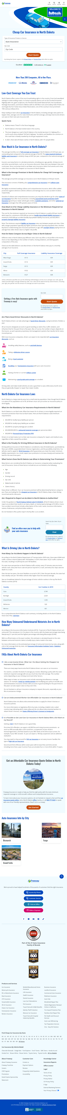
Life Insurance (27, 992)
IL (38, 1036)
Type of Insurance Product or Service (15, 38)
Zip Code (7, 46)
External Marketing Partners (52, 1087)
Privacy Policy (27, 59)
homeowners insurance (26, 366)
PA (46, 1039)
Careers (4, 1068)
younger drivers (49, 228)
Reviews (25, 1068)
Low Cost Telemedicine (30, 1001)
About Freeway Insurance (9, 1062)
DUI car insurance (32, 739)
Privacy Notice (48, 1078)
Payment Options (28, 1065)
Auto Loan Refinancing (51, 1021)
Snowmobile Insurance (8, 1002)
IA (34, 1036)
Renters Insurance (7, 1014)
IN (41, 1036)
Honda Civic (5, 1053)
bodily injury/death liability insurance (47, 215)
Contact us (26, 1062)
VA (2, 1041)
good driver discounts (38, 321)
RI (48, 1039)
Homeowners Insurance (9, 1011)
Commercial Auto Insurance (52, 993)
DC (21, 1036)
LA (48, 1036)
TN (56, 1039)
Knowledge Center (50, 1059)
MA (52, 1036)
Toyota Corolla (42, 1053)
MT (12, 1039)
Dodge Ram (17, 1050)
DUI (11, 724)
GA (29, 1036)
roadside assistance (41, 201)
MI (60, 1036)
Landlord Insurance (50, 990)
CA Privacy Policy (49, 1081)
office (35, 800)
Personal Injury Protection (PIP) (23, 433)
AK (2, 1036)
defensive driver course (22, 352)
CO (16, 1036)
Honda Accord (53, 1050)
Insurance (24, 451)
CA (13, 1036)
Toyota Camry (33, 1053)
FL (26, 1036)
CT (19, 1036)
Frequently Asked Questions (31, 1071)
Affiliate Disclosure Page (49, 1105)
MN (3, 1039)
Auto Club (47, 999)
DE (24, 1036)
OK (41, 1039)
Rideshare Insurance (50, 996)
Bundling (11, 366)
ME (58, 1036)
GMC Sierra (44, 1050)
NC (15, 1039)
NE (21, 1039)
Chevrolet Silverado (7, 1050)
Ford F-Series (36, 1050)
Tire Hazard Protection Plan (52, 1010)
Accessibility (26, 1074)
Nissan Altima (14, 1053)
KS (43, 1036)
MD (55, 1036)
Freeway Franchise (7, 1065)
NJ (26, 1039)
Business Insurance (50, 987)
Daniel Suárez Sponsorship (10, 1077)
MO (6, 1039)
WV (14, 1041)
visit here (16, 616)
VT (5, 1041)
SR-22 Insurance (6, 1005)
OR (43, 1039)
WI (11, 1041)
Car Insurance (6, 987)
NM (29, 1039)
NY (35, 1039)
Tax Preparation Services (51, 1024)
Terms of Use (37, 59)
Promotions (5, 1074)
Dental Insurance (28, 998)
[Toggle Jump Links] (64, 19)
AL (5, 1036)
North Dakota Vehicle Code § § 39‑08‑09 (30, 502)
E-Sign (45, 1084)
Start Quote (33, 55)
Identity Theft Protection (30, 1010)
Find (54, 532)
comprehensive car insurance (37, 183)
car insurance (25, 113)
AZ (10, 1036)
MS (9, 1039)
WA (8, 1041)
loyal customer (18, 359)
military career (31, 373)
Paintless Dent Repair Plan (52, 1013)
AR (8, 1036)
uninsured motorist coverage (28, 430)
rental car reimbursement (26, 682)
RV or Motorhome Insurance (10, 993)
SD (54, 1039)
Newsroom (5, 1080)
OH (38, 1039)
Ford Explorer (27, 1050)
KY (46, 1036)
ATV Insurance (6, 999)
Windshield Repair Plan (51, 1002)
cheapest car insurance (29, 492)
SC (51, 1039)
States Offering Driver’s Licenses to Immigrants (38, 711)
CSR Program (6, 1071)
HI (32, 1036)
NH (24, 1039)
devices (36, 345)
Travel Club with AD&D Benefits (32, 1007)
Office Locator (48, 1066)
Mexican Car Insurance (30, 1013)
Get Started (34, 807)
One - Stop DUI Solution (51, 1027)
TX (59, 1039)
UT (62, 1039)
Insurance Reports (50, 1062)
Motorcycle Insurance (8, 990)
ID (36, 1036)
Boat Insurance (6, 996)
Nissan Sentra (23, 1053)
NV (32, 1039)
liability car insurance (28, 223)
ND (18, 1039)
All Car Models (52, 1053)
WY (17, 1041)
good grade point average (26, 379)
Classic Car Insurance (8, 1008)
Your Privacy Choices (50, 1090)
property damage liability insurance (13, 220)
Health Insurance (28, 995)
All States (22, 1041)
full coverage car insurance (30, 152)
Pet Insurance (27, 1004)
